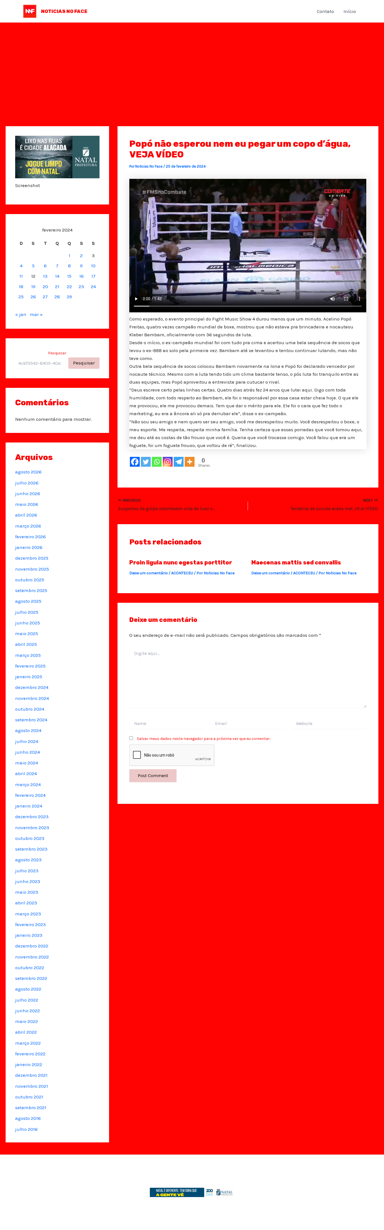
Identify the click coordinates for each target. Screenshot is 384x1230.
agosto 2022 (28, 989)
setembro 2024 (31, 719)
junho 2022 (27, 1010)
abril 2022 (26, 1032)
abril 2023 (26, 903)
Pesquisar (57, 353)
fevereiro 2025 (30, 666)
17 (93, 276)
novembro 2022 (32, 957)
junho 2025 (27, 623)
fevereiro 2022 (30, 1053)
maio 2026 (26, 504)
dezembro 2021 (31, 1075)
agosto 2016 (28, 1118)
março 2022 (28, 1043)
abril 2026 (26, 515)
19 (33, 286)
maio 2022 (26, 1021)
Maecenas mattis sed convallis (296, 562)
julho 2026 (27, 483)
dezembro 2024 (31, 687)
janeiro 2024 (28, 806)
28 (57, 296)
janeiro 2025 (28, 676)
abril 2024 (26, 773)
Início (350, 11)
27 (45, 296)
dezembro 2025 (31, 558)
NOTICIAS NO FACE (64, 11)
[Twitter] (146, 462)
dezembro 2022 (31, 946)
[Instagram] (168, 462)
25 (21, 296)
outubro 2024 (29, 709)
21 (57, 286)
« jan (20, 314)
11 (21, 276)
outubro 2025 (29, 579)
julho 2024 (26, 741)
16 (81, 276)
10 (93, 265)
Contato (325, 11)
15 (69, 276)
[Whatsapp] (157, 462)
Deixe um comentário (148, 573)
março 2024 (28, 784)
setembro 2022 (31, 978)
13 (45, 276)
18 (21, 286)
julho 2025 (26, 612)
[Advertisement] (192, 64)
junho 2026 (27, 493)
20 (45, 286)
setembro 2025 (31, 590)
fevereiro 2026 (30, 536)
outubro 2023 (29, 838)
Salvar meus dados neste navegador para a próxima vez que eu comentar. (203, 738)
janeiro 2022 (28, 1064)
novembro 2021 (31, 1086)
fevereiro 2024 (30, 795)
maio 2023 (26, 892)
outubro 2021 (29, 1097)
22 (69, 286)
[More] (190, 462)
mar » (36, 314)
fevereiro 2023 (30, 924)
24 (93, 286)
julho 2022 (26, 1000)
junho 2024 (27, 752)
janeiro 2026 (28, 547)
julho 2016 (26, 1129)
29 (69, 296)
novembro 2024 (32, 698)
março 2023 (28, 914)
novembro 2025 (32, 569)
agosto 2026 (28, 472)
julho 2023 (27, 870)
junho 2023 (27, 881)
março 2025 (28, 655)
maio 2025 (26, 633)
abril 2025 (26, 644)
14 (57, 276)
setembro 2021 (30, 1107)
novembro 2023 (32, 827)
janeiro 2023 (28, 935)
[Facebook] (135, 462)
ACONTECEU (182, 573)
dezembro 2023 (32, 816)
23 (81, 286)
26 (33, 296)
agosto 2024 (28, 730)
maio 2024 (26, 763)
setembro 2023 (31, 849)
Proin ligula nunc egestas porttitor (180, 562)
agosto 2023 (28, 859)
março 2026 (28, 526)
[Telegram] (179, 462)
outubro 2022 (29, 967)
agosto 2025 (28, 601)
